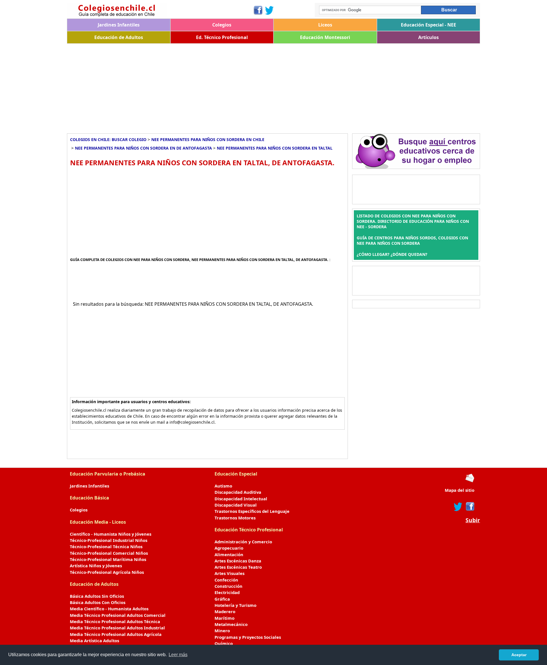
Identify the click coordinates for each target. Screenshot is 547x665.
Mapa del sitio (459, 490)
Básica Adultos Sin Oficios (97, 596)
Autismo (223, 486)
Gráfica (222, 599)
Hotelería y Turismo (235, 605)
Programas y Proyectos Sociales (248, 637)
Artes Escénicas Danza (238, 561)
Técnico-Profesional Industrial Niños (108, 540)
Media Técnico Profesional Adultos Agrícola (116, 634)
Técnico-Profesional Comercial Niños (109, 553)
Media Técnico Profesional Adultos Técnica (115, 621)
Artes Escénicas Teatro (238, 567)
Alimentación (229, 554)
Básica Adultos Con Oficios (97, 602)
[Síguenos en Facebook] (257, 10)
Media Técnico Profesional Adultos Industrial (117, 628)
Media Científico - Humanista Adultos (109, 608)
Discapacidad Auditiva (238, 492)
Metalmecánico (231, 624)
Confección (226, 580)
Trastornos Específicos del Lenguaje (252, 511)
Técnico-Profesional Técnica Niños (106, 546)
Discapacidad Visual (236, 505)
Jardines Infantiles (119, 25)
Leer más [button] (178, 654)
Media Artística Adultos (94, 640)
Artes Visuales (229, 573)
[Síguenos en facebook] (469, 506)
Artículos (428, 37)
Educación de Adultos (118, 37)
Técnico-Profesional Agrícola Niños (107, 572)
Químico (224, 643)
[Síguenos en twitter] (458, 506)
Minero (222, 630)
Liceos (325, 25)
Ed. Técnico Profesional (222, 37)
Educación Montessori (325, 37)
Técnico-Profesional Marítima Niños (108, 559)
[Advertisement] (238, 86)
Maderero (225, 611)
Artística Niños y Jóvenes (96, 565)
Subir (473, 520)
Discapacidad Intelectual (241, 498)
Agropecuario (229, 548)
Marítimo (224, 618)
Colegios (221, 25)
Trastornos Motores (235, 518)
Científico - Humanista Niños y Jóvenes (110, 534)
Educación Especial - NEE (428, 25)
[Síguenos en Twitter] (269, 10)
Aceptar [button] (518, 654)
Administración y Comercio (243, 541)
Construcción (228, 586)
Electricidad (227, 592)
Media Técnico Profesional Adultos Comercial (118, 615)
